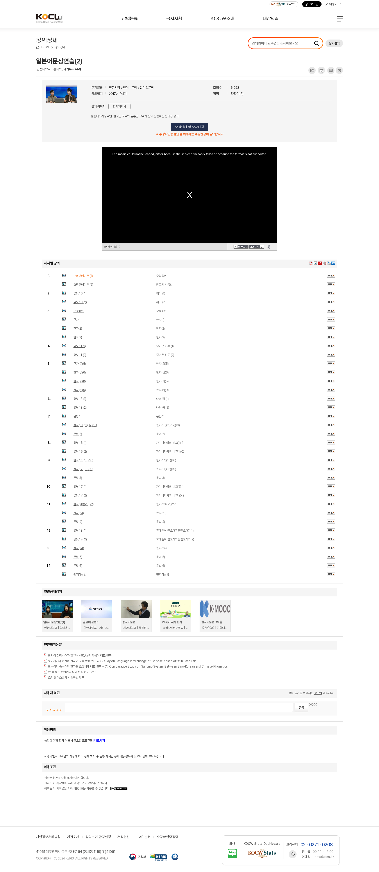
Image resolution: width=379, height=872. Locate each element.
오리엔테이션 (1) (83, 276)
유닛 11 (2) (79, 355)
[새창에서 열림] (137, 857)
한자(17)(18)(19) (83, 469)
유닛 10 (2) (80, 302)
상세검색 (334, 43)
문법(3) (77, 478)
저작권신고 (125, 837)
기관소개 (73, 837)
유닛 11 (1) (79, 346)
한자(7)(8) (79, 381)
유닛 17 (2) (80, 495)
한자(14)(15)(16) (83, 460)
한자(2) (77, 328)
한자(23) (78, 513)
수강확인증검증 (167, 837)
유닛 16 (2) (80, 451)
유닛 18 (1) (79, 530)
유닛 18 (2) (80, 539)
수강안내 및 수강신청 (189, 126)
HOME (45, 47)
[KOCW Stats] (262, 853)
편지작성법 (79, 574)
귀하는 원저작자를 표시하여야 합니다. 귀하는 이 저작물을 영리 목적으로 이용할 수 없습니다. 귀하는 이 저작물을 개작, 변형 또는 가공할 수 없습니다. (77, 783)
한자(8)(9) (79, 390)
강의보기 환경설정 (98, 837)
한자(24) (78, 548)
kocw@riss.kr (323, 857)
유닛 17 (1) (79, 486)
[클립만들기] (269, 246)
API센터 (144, 837)
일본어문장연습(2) (59, 61)
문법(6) (77, 565)
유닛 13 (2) (80, 407)
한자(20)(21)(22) (83, 504)
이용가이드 (336, 4)
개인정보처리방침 (48, 837)
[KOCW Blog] (232, 853)
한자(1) (77, 319)
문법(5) (77, 557)
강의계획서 (119, 106)
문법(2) (77, 434)
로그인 (314, 4)
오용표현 (78, 311)
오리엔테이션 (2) (83, 284)
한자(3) (77, 337)
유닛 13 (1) (79, 399)
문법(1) (77, 416)
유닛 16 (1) (79, 442)
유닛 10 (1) (79, 293)
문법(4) (77, 522)
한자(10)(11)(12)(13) (85, 425)
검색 (316, 43)
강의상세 (60, 47)
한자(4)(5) (79, 363)
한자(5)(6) (79, 372)
